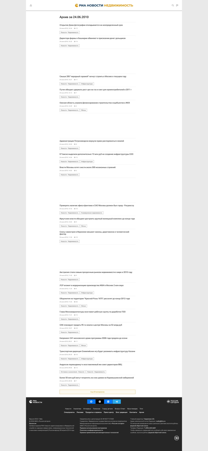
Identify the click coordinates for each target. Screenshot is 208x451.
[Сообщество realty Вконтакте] (108, 401)
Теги (141, 409)
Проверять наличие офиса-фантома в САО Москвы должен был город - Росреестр (97, 205)
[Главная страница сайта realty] (104, 5)
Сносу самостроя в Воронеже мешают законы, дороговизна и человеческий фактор (94, 233)
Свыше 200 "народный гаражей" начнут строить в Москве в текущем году (93, 76)
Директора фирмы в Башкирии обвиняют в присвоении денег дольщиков (93, 38)
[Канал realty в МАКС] (91, 401)
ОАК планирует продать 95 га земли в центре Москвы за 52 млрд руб (91, 325)
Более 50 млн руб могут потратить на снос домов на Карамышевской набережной (97, 378)
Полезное (96, 409)
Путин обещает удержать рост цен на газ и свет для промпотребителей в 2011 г (96, 90)
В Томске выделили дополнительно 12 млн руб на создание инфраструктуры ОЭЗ (96, 154)
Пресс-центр (109, 412)
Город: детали (107, 409)
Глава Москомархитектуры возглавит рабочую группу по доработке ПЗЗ (92, 312)
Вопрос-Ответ (120, 409)
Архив (141, 412)
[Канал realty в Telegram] (117, 401)
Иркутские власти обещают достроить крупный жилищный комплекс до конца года (97, 219)
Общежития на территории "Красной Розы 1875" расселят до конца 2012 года (95, 298)
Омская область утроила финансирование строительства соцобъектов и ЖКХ (95, 103)
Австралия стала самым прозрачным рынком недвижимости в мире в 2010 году (96, 272)
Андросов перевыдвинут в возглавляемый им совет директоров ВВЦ (91, 364)
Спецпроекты (69, 412)
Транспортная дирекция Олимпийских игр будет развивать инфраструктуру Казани (97, 351)
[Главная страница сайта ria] (88, 5)
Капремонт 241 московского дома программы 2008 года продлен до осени (93, 338)
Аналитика (77, 409)
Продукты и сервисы (93, 412)
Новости (68, 409)
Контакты (133, 412)
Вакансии (32, 423)
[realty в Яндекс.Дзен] (100, 401)
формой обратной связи (139, 426)
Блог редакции (121, 412)
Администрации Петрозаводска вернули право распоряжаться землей (92, 141)
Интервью (87, 409)
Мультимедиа (132, 409)
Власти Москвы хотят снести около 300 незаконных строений (87, 167)
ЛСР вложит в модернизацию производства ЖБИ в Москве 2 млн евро (92, 285)
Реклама (80, 412)
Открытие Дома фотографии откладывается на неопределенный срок (91, 25)
